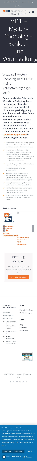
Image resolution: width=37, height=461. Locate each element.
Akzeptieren (18, 451)
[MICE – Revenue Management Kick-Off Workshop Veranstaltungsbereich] (9, 218)
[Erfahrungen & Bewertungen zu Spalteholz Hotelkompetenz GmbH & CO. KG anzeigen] (27, 353)
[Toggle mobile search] (30, 12)
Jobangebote (24, 330)
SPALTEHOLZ (8, 374)
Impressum (19, 374)
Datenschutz (28, 374)
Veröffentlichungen (26, 313)
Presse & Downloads (26, 310)
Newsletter (23, 327)
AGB (18, 377)
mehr (30, 451)
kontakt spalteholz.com (10, 337)
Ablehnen (7, 451)
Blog (21, 325)
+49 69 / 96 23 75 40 (11, 332)
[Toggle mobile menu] (33, 12)
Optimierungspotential (15, 134)
